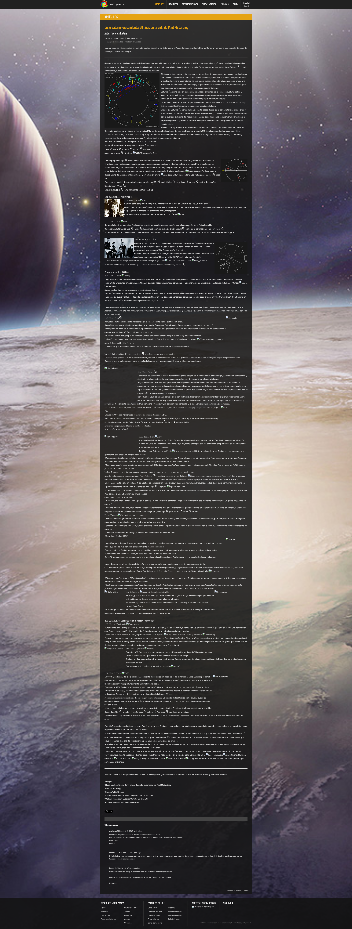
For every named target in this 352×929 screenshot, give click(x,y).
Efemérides (173, 4)
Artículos (159, 4)
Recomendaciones (190, 4)
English (246, 6)
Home (103, 908)
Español (246, 3)
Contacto (128, 915)
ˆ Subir (245, 891)
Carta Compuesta (155, 923)
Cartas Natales (209, 4)
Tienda (235, 4)
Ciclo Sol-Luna (173, 919)
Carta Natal (152, 908)
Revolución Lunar (175, 915)
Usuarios (224, 4)
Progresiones (153, 919)
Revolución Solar (175, 912)
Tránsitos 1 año (154, 915)
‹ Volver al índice (234, 891)
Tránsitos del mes (155, 912)
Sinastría (171, 908)
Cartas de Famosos (132, 908)
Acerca (127, 919)
